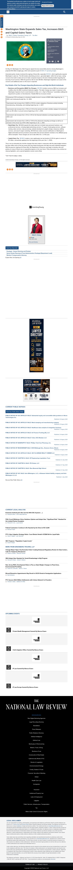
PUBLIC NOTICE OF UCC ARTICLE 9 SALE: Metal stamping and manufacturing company (32, 422)
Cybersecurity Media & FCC (36, 758)
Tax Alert (34, 35)
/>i (58, 61)
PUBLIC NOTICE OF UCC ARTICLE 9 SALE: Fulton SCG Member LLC (26, 437)
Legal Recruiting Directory (36, 722)
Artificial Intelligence (36, 736)
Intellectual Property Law (36, 793)
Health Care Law (36, 780)
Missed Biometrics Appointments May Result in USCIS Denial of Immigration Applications (33, 573)
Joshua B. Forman (21, 553)
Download (55, 61)
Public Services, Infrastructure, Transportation (36, 804)
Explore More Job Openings (13, 257)
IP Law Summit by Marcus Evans (23, 668)
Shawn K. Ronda (11, 553)
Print (50, 61)
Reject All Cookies (47, 5)
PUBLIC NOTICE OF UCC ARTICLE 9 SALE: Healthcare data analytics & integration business (33, 427)
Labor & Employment (36, 797)
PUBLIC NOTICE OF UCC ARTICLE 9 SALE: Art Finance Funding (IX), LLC (28, 432)
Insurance (36, 789)
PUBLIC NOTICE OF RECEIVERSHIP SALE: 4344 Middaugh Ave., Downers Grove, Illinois (32, 448)
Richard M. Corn (11, 523)
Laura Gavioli (19, 523)
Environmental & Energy (36, 766)
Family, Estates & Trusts (36, 769)
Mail (53, 61)
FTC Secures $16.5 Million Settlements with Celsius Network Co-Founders (29, 580)
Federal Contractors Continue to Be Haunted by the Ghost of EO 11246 (27, 528)
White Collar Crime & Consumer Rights (36, 811)
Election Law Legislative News (53, 54)
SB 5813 (22, 138)
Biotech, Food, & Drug (36, 747)
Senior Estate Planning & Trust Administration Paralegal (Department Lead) (29, 253)
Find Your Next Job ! (12, 248)
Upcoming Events (13, 613)
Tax (48, 44)
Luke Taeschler (19, 536)
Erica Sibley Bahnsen (21, 514)
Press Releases (36, 729)
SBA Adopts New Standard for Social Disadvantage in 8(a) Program (26, 558)
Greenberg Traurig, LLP (24, 35)
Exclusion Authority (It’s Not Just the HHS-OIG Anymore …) (24, 512)
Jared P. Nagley (11, 536)
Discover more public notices (13, 480)
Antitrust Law (36, 740)
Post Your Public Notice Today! (15, 411)
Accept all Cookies (47, 2)
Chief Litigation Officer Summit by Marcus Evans (28, 650)
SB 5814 (48, 74)
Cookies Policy (11, 9)
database (19, 826)
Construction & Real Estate (36, 755)
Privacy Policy (25, 824)
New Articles (1, 23)
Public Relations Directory (36, 733)
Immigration (36, 784)
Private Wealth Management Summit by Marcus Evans (29, 631)
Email (32, 237)
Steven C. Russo (23, 568)
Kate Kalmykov (11, 575)
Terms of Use (16, 824)
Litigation (36, 800)
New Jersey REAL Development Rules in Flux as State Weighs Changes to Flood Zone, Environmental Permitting (32, 566)
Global (36, 777)
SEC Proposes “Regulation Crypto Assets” (19, 541)
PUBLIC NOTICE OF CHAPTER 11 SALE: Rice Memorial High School (26, 468)
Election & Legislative (36, 762)
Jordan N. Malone (21, 560)
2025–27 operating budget (48, 70)
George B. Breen (11, 514)
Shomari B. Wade (11, 560)
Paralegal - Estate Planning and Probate (19, 251)
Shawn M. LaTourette (12, 568)
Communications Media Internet (53, 47)
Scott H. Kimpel (11, 542)
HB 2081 (39, 88)
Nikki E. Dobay (13, 35)
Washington (50, 57)
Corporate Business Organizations (52, 50)
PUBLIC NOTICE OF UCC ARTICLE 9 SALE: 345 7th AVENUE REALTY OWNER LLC (30, 453)
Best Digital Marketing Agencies (36, 718)
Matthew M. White (21, 581)
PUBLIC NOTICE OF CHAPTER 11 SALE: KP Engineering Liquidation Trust (28, 458)
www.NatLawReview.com (55, 826)
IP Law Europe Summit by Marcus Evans (25, 687)
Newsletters (36, 725)
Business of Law (36, 751)
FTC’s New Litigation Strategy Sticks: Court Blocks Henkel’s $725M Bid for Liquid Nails (33, 534)
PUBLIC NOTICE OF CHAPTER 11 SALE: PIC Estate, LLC (22, 463)
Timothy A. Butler (11, 581)
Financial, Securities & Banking (36, 773)
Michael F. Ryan (11, 529)
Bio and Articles (33, 242)
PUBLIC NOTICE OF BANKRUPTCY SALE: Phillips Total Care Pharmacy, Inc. (28, 443)
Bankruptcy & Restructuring (36, 744)
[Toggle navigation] (8, 12)
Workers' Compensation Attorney (17, 255)
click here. (53, 859)
